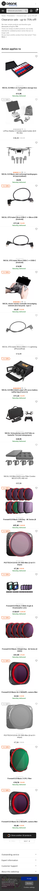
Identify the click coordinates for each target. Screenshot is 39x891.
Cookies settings (29, 887)
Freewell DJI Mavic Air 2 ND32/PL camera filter (20, 822)
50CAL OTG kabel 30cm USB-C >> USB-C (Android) (19, 261)
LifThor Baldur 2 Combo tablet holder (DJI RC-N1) (19, 132)
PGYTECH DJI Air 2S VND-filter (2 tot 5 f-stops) (19, 564)
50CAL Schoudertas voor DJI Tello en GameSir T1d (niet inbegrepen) (19, 434)
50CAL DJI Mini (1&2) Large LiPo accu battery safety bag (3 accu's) (20, 391)
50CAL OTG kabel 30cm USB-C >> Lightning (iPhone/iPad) (19, 348)
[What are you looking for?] (26, 11)
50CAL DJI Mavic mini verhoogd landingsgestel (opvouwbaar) (20, 175)
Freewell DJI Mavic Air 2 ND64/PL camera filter (20, 692)
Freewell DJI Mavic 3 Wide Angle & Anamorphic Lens (19, 607)
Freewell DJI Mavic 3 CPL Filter (19, 778)
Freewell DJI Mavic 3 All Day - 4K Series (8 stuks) (19, 520)
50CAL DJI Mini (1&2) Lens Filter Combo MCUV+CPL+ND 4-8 (19, 477)
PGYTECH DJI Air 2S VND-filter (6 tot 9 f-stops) (19, 736)
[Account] (31, 10)
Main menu (2, 10)
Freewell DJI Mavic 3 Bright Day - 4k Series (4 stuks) (19, 650)
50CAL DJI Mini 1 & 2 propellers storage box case (19, 89)
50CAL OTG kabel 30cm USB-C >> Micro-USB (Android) (19, 218)
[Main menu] (3, 11)
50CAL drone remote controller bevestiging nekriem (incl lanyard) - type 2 (19, 305)
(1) (25, 129)
